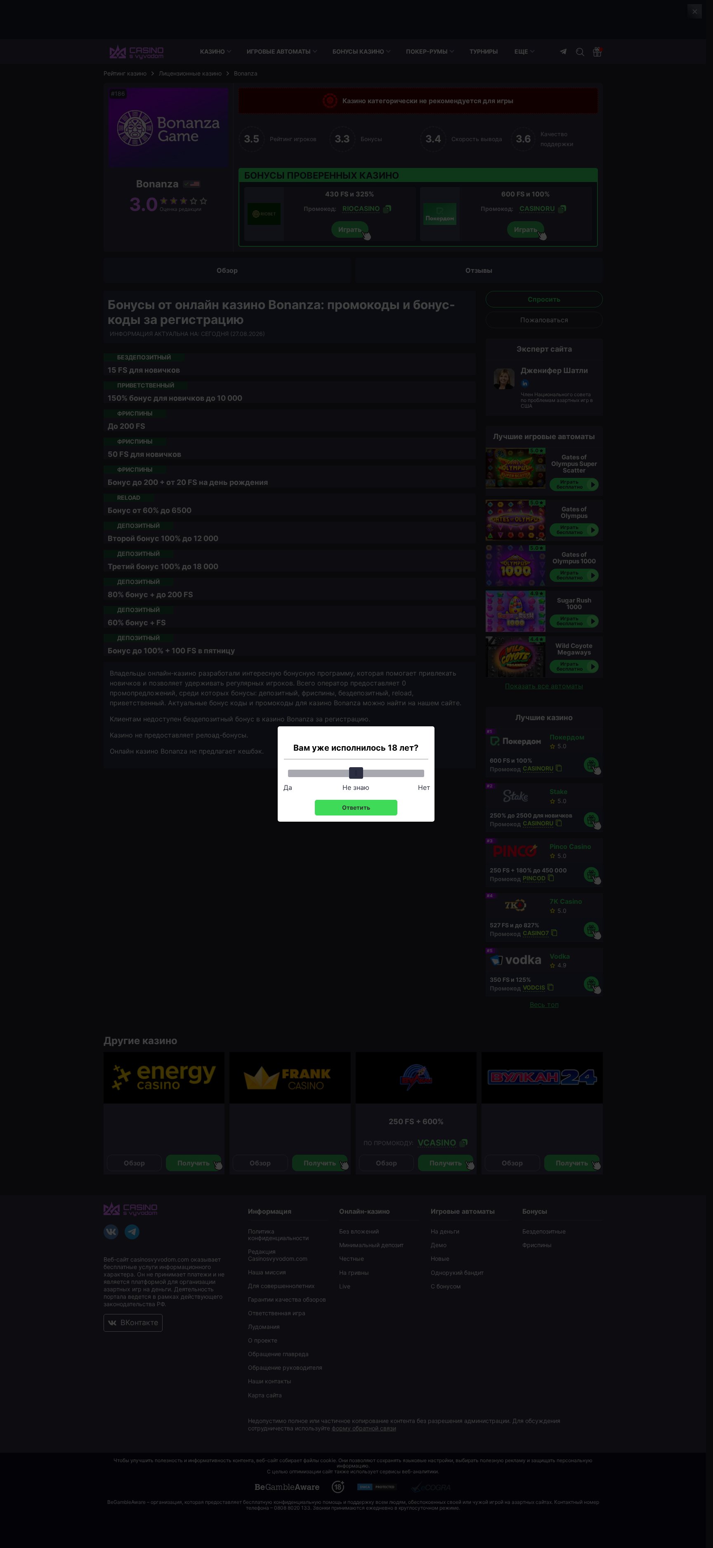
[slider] (356, 773)
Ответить (356, 807)
